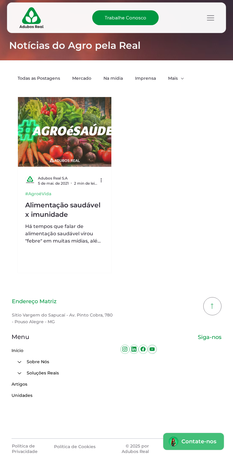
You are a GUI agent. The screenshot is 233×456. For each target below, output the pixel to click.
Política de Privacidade (25, 448)
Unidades (22, 395)
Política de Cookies (75, 446)
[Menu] (210, 17)
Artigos (19, 384)
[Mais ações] (103, 180)
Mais (173, 78)
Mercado (81, 78)
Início (17, 350)
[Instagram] (125, 349)
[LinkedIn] (134, 349)
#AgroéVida (38, 193)
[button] (125, 17)
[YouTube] (152, 349)
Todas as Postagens (39, 78)
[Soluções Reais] (19, 373)
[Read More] (212, 306)
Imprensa (145, 78)
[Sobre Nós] (19, 361)
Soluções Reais (43, 373)
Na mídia (113, 78)
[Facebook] (143, 349)
